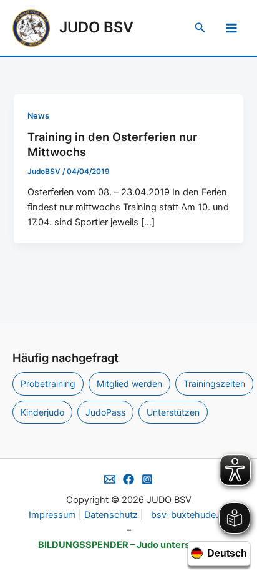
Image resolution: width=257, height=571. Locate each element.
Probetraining (48, 383)
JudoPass (105, 412)
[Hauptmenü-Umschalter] (231, 28)
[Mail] (109, 479)
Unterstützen (173, 412)
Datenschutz (111, 514)
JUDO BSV (96, 27)
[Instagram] (147, 479)
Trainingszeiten (214, 383)
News (38, 115)
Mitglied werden (129, 383)
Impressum (52, 514)
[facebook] (128, 479)
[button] (200, 28)
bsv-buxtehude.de (190, 514)
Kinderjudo (42, 412)
